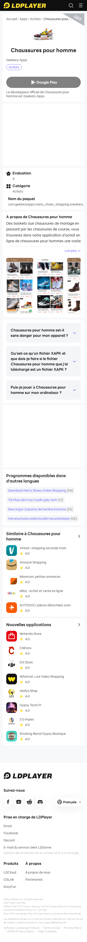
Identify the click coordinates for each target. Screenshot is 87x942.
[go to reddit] (29, 801)
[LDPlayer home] (25, 5)
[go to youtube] (18, 801)
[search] (71, 5)
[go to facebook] (8, 801)
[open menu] (80, 5)
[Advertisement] (43, 135)
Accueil (11, 19)
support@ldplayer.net (55, 922)
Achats (35, 19)
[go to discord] (40, 801)
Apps (23, 19)
